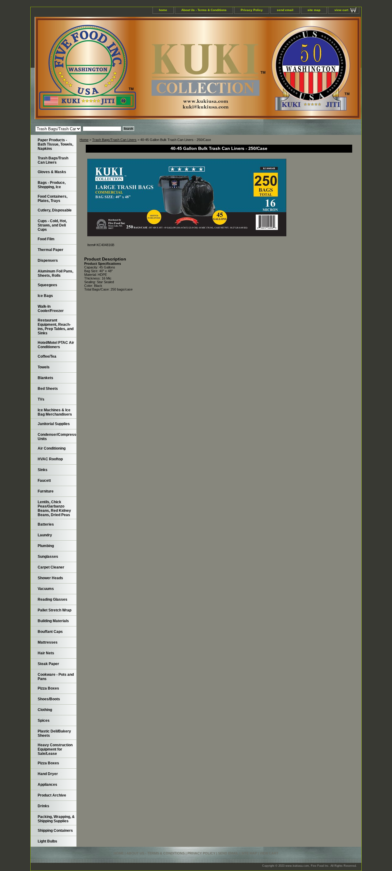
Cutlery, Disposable (55, 210)
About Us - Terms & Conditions (204, 10)
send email (285, 10)
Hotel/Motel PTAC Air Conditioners (56, 344)
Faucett (44, 480)
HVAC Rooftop (50, 459)
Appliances (47, 784)
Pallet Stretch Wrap (54, 610)
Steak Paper (48, 664)
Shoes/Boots (49, 699)
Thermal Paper (50, 250)
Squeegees (47, 285)
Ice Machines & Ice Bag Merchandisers (55, 412)
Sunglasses (48, 556)
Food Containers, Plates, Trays (52, 198)
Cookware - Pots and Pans (56, 676)
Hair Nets (46, 653)
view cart (341, 10)
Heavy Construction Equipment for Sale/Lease (55, 749)
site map (313, 10)
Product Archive (52, 795)
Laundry (45, 535)
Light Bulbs (47, 841)
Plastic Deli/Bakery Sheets (54, 733)
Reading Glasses (52, 599)
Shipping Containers (55, 830)
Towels (44, 367)
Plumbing (46, 546)
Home (84, 140)
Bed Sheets (48, 388)
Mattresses (48, 642)
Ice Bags (45, 296)
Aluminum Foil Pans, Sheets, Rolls (55, 273)
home (163, 10)
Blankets (45, 378)
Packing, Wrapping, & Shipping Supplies (56, 819)
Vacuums (46, 589)
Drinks (43, 806)
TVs (41, 399)
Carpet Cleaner (51, 567)
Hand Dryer (48, 774)
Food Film (46, 239)
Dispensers (48, 260)
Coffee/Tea (47, 356)
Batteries (46, 524)
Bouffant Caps (50, 631)
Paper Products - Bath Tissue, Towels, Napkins (55, 144)
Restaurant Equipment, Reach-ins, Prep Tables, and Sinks (56, 326)
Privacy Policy (252, 10)
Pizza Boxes (48, 688)
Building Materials (53, 621)
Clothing (45, 710)
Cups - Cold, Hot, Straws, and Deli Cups (52, 225)
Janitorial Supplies (54, 424)
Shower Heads (50, 578)
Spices (44, 720)
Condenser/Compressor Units (57, 436)
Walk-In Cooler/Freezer (51, 308)
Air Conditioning (52, 448)
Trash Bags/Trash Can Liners (114, 140)
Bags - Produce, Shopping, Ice (52, 185)
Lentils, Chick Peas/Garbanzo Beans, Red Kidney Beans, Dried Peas (54, 508)
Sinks (42, 470)
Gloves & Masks (52, 172)
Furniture (46, 491)
